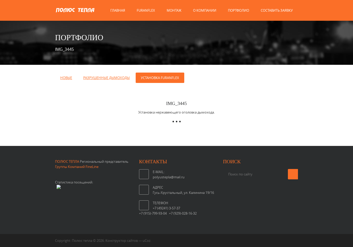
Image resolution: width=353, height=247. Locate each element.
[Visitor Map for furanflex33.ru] (59, 187)
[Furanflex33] (75, 15)
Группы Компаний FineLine (77, 166)
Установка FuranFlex (160, 77)
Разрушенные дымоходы (106, 77)
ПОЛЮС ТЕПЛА (67, 161)
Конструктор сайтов (121, 240)
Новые (66, 77)
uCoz (146, 240)
